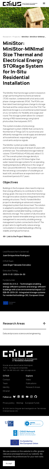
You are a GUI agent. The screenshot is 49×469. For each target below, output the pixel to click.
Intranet (6, 391)
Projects (16, 37)
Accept (9, 463)
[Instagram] (31, 397)
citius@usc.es (30, 370)
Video (28, 379)
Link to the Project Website (19, 236)
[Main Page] (20, 3)
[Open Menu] (44, 3)
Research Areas (33, 387)
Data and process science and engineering (21, 333)
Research (7, 37)
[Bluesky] (14, 397)
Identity (6, 387)
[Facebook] (22, 397)
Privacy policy (8, 403)
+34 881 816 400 (13, 370)
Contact (6, 379)
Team (5, 383)
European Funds (32, 403)
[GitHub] (35, 397)
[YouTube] (27, 397)
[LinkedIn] (18, 397)
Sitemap (19, 403)
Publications (31, 383)
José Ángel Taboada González (17, 265)
